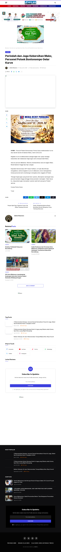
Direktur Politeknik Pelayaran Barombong (13, 247)
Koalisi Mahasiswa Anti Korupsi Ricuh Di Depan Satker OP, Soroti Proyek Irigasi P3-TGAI (34, 481)
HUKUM (29, 6)
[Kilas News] (30, 2)
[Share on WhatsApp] (14, 71)
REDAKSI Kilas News (24, 543)
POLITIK (23, 6)
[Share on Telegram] (19, 71)
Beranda (7, 48)
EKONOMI (35, 6)
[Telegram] (6, 126)
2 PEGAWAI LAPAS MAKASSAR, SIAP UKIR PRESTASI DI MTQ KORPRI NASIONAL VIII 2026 (33, 489)
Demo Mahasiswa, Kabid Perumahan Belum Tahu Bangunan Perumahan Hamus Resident (33, 497)
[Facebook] (6, 115)
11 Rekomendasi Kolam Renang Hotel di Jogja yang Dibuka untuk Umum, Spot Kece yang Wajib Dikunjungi (34, 330)
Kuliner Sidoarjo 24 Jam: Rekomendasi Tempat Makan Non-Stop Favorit (34, 336)
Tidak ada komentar (34, 67)
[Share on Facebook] (11, 71)
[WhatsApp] (6, 118)
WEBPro (36, 546)
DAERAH (8, 52)
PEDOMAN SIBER (11, 543)
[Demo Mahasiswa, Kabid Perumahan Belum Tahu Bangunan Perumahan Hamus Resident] (8, 498)
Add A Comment (30, 285)
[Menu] (6, 2)
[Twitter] (6, 122)
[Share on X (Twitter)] (16, 71)
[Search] (55, 2)
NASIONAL (16, 6)
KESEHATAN (43, 6)
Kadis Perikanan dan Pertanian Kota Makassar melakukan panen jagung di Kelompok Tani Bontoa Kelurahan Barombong (42, 249)
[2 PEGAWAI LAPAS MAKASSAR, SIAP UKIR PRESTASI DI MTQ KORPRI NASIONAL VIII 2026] (8, 490)
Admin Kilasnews (13, 67)
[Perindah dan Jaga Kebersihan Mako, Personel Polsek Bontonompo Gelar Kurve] (30, 91)
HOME (9, 6)
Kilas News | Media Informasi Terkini (42, 543)
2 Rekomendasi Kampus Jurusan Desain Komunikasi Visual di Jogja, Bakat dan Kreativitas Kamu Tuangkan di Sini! (34, 322)
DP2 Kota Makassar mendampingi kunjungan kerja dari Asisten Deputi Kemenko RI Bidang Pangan (15, 276)
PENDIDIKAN (52, 6)
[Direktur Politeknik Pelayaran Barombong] (17, 236)
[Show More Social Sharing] (21, 71)
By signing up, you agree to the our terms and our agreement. (31, 389)
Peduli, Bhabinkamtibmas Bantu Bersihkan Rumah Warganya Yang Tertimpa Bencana (42, 207)
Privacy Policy (40, 389)
